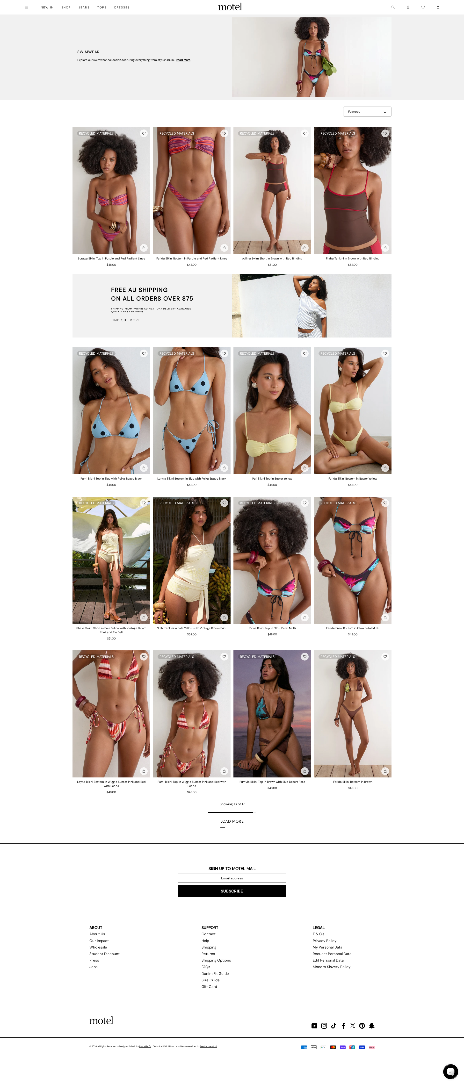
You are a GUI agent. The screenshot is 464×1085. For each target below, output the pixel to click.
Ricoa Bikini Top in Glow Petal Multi (272, 628)
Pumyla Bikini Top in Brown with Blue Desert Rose (272, 782)
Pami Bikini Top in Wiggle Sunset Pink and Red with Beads (192, 784)
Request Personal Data (332, 953)
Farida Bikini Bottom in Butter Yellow (352, 479)
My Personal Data (327, 947)
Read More (183, 60)
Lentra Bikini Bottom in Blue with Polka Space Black (191, 479)
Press (94, 960)
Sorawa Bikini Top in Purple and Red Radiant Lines (111, 258)
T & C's (318, 934)
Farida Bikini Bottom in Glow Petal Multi (352, 628)
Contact (209, 934)
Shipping (209, 947)
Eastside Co (145, 1046)
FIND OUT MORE (125, 320)
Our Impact (99, 940)
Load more (232, 821)
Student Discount (104, 953)
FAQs (206, 966)
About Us (97, 934)
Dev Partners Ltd (208, 1046)
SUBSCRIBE (232, 891)
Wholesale (98, 947)
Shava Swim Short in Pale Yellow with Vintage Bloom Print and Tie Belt (111, 630)
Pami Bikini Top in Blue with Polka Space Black (111, 479)
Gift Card (209, 986)
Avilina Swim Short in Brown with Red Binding (272, 258)
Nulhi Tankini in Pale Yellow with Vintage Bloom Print (192, 628)
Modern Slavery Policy (331, 966)
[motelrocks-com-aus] (230, 7)
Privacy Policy (324, 940)
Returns (208, 953)
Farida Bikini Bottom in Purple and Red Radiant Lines (191, 258)
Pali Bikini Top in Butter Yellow (272, 479)
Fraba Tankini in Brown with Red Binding (352, 258)
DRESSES (122, 7)
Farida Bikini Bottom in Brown (352, 782)
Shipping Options (216, 960)
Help (205, 940)
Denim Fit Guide (215, 973)
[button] (144, 133)
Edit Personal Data (328, 960)
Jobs (93, 966)
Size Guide (211, 980)
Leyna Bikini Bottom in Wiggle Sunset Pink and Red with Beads (111, 784)
